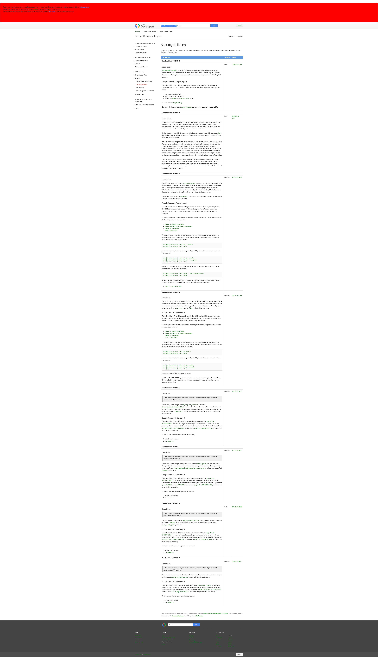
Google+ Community (168, 637)
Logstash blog (177, 103)
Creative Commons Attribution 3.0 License (216, 613)
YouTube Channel (167, 640)
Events (137, 640)
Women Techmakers (195, 642)
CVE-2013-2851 (237, 450)
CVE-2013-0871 (237, 561)
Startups (191, 640)
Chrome (218, 646)
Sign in (239, 25)
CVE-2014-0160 (237, 295)
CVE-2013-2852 (237, 391)
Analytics (219, 637)
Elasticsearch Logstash (169, 70)
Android (218, 640)
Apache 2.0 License (178, 616)
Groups (191, 635)
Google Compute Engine (166, 31)
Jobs (163, 644)
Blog (163, 635)
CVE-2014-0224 (183, 196)
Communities (139, 642)
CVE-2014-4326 (237, 64)
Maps (230, 642)
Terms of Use (138, 654)
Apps (217, 642)
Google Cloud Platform (150, 31)
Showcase (138, 637)
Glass (230, 637)
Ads (217, 635)
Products (137, 31)
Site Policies (199, 616)
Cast (217, 644)
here (220, 133)
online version (84, 7)
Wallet (230, 644)
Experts (191, 637)
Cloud (230, 635)
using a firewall (187, 107)
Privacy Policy (147, 654)
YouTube (231, 646)
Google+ (230, 640)
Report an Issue (166, 642)
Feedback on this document (235, 36)
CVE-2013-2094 (237, 507)
